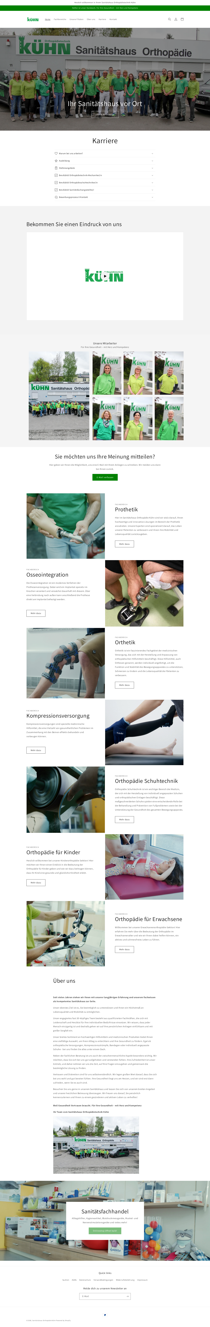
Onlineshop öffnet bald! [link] (105, 1230)
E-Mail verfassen (105, 477)
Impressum (142, 1280)
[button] (169, 19)
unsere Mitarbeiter (105, 114)
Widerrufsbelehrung (125, 1280)
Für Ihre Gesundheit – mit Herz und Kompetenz (105, 347)
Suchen (65, 1280)
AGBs (74, 1280)
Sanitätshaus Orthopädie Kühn (44, 1320)
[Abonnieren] (127, 1296)
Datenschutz (85, 1280)
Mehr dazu (124, 544)
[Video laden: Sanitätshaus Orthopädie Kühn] (105, 276)
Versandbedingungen (103, 1280)
